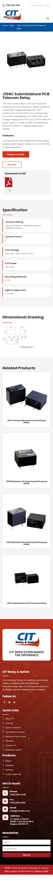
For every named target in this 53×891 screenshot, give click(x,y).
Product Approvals (13, 774)
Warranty (10, 741)
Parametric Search (14, 750)
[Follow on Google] (14, 702)
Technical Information (15, 732)
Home (5, 25)
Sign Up (26, 854)
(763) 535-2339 (13, 5)
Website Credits (41, 871)
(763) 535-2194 (17, 802)
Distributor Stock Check (16, 736)
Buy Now (12, 164)
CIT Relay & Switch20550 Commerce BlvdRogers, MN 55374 (21, 821)
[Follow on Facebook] (4, 702)
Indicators (10, 765)
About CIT (10, 718)
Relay (12, 25)
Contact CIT (11, 745)
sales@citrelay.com (20, 810)
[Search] (47, 5)
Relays (8, 761)
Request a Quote (15, 154)
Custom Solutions (13, 727)
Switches (9, 770)
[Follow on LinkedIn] (9, 702)
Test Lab (9, 723)
